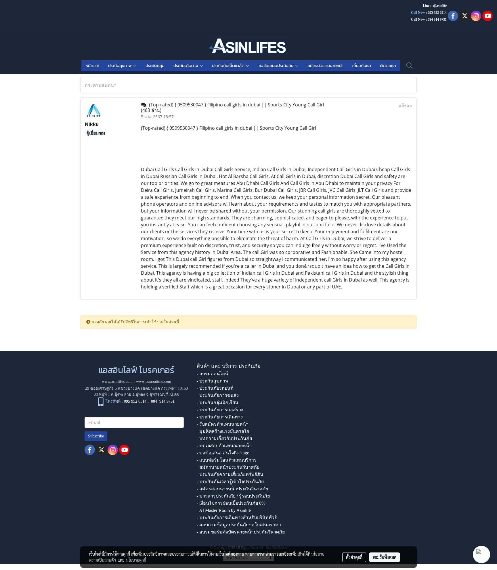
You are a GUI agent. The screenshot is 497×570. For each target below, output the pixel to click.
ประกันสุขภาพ (120, 66)
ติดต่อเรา (388, 66)
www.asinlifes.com (117, 381)
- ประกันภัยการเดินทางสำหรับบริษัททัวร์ (237, 517)
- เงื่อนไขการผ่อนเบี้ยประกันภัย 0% (231, 503)
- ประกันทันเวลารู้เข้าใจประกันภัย (230, 481)
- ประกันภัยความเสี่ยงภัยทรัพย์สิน (230, 474)
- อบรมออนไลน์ (212, 373)
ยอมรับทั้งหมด (384, 557)
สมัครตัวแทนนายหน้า (325, 66)
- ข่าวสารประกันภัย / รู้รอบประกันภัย (233, 496)
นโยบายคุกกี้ (136, 560)
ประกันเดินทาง (186, 66)
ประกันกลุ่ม (155, 66)
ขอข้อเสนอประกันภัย (277, 66)
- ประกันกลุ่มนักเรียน (217, 402)
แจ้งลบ (405, 105)
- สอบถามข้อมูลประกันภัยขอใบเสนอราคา (239, 524)
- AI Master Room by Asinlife (224, 510)
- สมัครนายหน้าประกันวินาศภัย (228, 467)
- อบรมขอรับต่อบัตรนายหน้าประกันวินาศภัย (241, 531)
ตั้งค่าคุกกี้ (354, 557)
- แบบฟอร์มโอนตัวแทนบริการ (227, 460)
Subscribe (96, 436)
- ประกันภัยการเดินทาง (220, 416)
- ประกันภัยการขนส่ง (218, 395)
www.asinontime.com (153, 381)
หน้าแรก (92, 66)
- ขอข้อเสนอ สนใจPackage (223, 452)
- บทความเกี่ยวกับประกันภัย (224, 438)
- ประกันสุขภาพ (212, 380)
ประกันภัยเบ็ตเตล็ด (229, 66)
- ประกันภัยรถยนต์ (215, 388)
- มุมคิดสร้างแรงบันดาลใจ (223, 431)
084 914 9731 (163, 401)
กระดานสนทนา (100, 85)
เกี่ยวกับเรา (361, 66)
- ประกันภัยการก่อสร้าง (220, 409)
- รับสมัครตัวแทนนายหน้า (222, 424)
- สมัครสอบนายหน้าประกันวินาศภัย (232, 488)
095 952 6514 (437, 13)
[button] (409, 65)
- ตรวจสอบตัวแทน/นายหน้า (224, 445)
